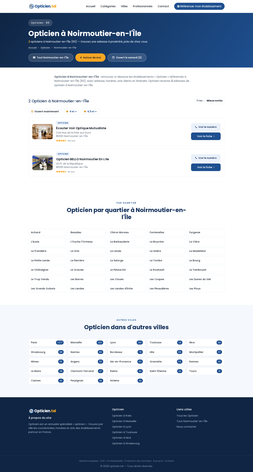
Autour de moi (92, 57)
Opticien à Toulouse (124, 432)
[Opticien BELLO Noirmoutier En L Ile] (42, 162)
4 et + (73, 111)
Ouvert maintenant (46, 111)
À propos (158, 461)
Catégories (108, 6)
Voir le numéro (207, 127)
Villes (124, 6)
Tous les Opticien (187, 415)
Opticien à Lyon (121, 426)
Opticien (45, 6)
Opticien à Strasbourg (126, 443)
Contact (163, 6)
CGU (102, 461)
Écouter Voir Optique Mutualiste (81, 128)
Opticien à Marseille (124, 421)
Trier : (200, 100)
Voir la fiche (204, 136)
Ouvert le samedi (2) (129, 57)
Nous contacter (186, 426)
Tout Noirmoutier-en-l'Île (53, 57)
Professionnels (142, 6)
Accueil (90, 6)
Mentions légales (88, 461)
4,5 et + (92, 111)
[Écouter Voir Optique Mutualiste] (42, 131)
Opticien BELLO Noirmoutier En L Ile (82, 159)
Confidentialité (115, 461)
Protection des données (137, 461)
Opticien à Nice (121, 437)
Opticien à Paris (121, 415)
